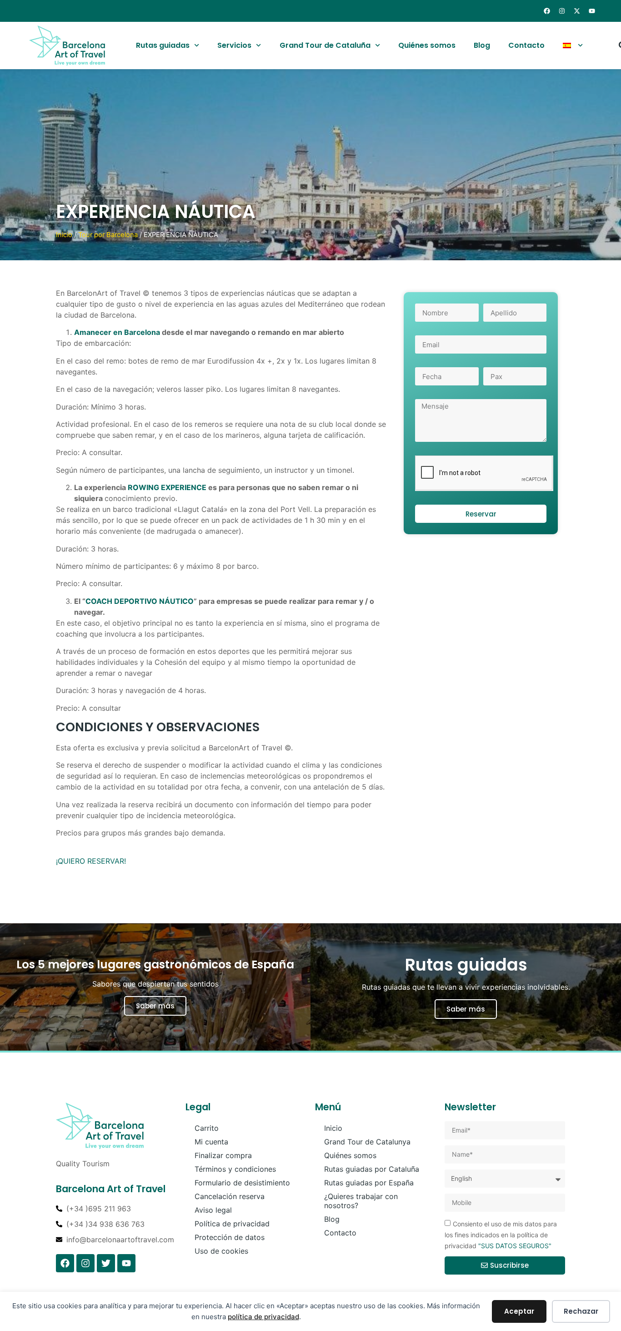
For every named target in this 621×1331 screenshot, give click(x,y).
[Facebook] (547, 11)
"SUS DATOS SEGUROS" (514, 1245)
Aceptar (519, 1311)
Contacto (526, 45)
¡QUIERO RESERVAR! (91, 860)
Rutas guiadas (163, 45)
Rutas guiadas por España (369, 1182)
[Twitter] (106, 1263)
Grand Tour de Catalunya (367, 1141)
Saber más (155, 1006)
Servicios (234, 45)
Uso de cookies (221, 1250)
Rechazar (581, 1311)
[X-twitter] (577, 11)
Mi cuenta (211, 1141)
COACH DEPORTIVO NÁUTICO (139, 601)
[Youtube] (592, 11)
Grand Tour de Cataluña (325, 45)
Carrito (207, 1128)
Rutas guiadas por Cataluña (371, 1169)
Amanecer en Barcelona (117, 332)
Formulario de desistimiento (242, 1182)
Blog (482, 45)
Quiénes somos (427, 45)
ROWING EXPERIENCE (167, 487)
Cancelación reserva (230, 1196)
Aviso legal (213, 1210)
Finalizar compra (223, 1155)
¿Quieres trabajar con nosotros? (361, 1201)
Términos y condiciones (235, 1169)
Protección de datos (230, 1237)
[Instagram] (562, 11)
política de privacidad (263, 1316)
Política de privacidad (232, 1223)
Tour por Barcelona (108, 235)
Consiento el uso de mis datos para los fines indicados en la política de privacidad (501, 1234)
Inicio (64, 235)
